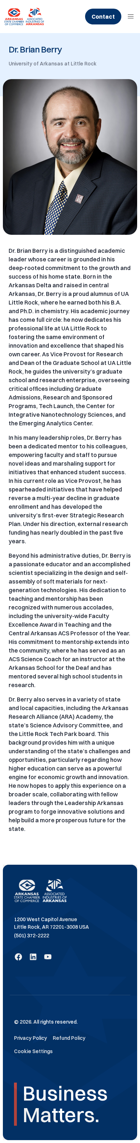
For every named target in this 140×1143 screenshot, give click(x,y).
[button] (130, 16)
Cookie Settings (33, 1051)
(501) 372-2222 (31, 935)
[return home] (24, 16)
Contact (103, 16)
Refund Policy (69, 1038)
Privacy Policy (30, 1038)
